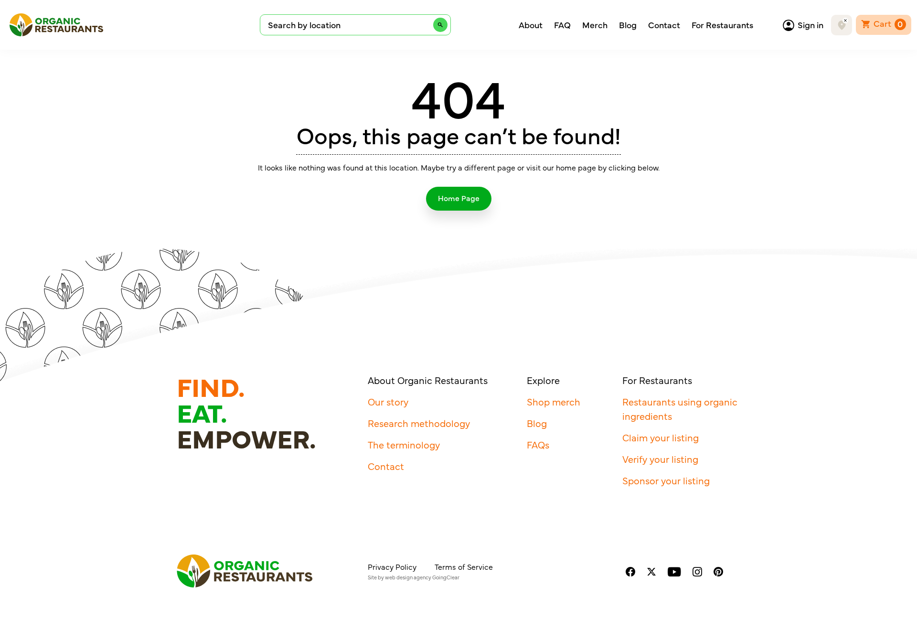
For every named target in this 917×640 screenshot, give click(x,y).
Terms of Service (464, 566)
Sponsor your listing (666, 480)
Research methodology (419, 422)
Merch (595, 25)
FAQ (562, 25)
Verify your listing (660, 458)
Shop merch (553, 401)
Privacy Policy (392, 566)
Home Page (459, 197)
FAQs (538, 444)
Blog (628, 25)
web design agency (408, 577)
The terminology (404, 444)
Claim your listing (660, 437)
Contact (664, 25)
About (531, 25)
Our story (388, 401)
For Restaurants (722, 25)
